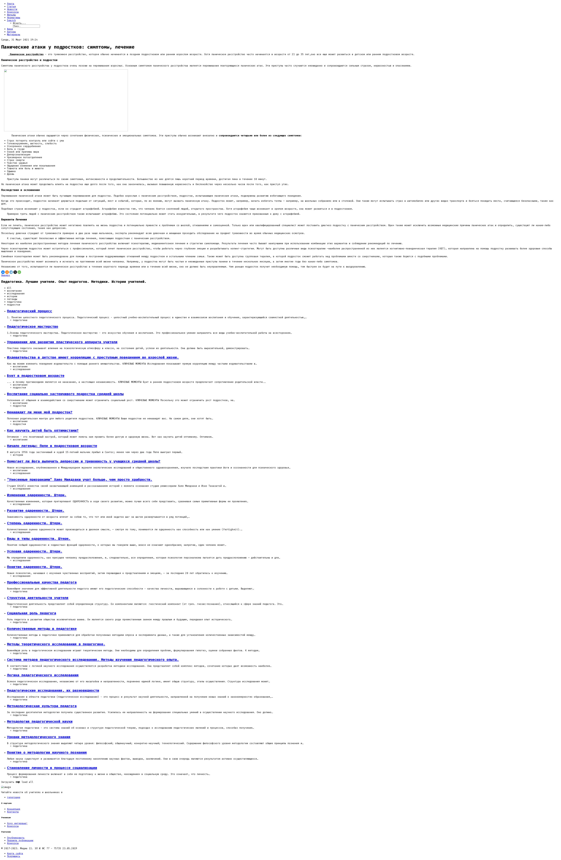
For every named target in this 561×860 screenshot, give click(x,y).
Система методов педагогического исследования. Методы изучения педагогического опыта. (93, 660)
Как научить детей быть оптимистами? (43, 430)
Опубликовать (16, 837)
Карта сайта (15, 853)
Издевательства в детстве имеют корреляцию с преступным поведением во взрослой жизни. (93, 357)
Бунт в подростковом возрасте (35, 376)
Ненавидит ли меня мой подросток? (39, 412)
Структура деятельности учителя (37, 598)
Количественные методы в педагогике (42, 629)
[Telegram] (11, 272)
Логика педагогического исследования (43, 675)
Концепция (13, 809)
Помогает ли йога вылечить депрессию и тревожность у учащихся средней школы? (83, 461)
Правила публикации (20, 840)
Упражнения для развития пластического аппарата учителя (62, 342)
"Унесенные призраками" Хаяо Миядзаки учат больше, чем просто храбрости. (79, 480)
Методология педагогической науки (39, 721)
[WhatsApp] (19, 272)
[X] (15, 272)
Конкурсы (13, 826)
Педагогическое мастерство (32, 326)
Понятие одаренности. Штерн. (34, 567)
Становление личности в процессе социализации (52, 768)
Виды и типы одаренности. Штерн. (38, 539)
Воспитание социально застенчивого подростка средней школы (65, 394)
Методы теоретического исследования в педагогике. (56, 644)
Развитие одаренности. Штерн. (35, 510)
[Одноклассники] (7, 272)
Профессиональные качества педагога (42, 582)
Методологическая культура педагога (42, 706)
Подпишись (13, 856)
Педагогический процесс (29, 311)
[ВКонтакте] (3, 272)
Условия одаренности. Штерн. (34, 551)
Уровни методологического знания (38, 737)
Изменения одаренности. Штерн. (36, 495)
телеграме (13, 797)
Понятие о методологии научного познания (47, 752)
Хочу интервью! (17, 823)
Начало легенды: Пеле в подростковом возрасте (52, 446)
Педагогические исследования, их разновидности (53, 690)
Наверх (5, 275)
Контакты (13, 811)
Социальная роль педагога (31, 613)
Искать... (19, 23)
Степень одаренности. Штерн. (34, 523)
